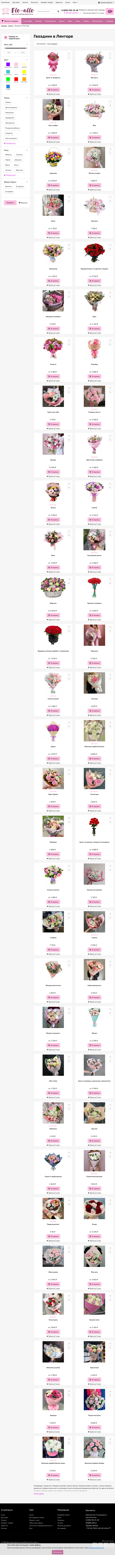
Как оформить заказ (36, 1517)
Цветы (62, 21)
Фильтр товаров (10, 21)
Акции (31, 1515)
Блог (31, 1528)
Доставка (4, 1517)
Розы (70, 21)
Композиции (97, 21)
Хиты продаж (52, 44)
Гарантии (4, 1525)
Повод (86, 21)
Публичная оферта (36, 1523)
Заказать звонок (92, 1525)
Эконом (38, 21)
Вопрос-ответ (34, 1520)
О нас (3, 1515)
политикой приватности (96, 1548)
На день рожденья (64, 1525)
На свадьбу (62, 1528)
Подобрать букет (64, 1515)
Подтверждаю (57, 1552)
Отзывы (4, 1528)
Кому (78, 21)
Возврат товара (7, 1523)
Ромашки (61, 1520)
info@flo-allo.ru (91, 1523)
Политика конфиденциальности (41, 1525)
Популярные (50, 21)
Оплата (4, 1520)
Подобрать (10, 203)
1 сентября (27, 21)
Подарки (109, 21)
